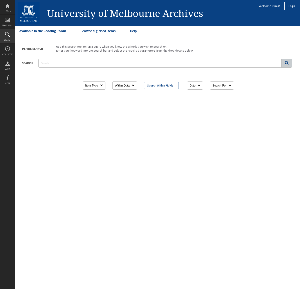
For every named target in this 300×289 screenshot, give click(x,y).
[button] (286, 63)
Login (8, 68)
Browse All (8, 25)
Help (133, 31)
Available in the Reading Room (42, 31)
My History (7, 54)
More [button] (7, 83)
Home (8, 10)
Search (7, 39)
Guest (276, 6)
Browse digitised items (98, 31)
